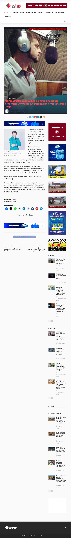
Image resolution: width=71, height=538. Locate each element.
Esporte (40, 12)
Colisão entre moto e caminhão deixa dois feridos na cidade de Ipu (61, 449)
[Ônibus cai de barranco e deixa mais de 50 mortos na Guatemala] (51, 350)
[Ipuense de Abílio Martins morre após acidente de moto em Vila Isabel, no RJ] (51, 260)
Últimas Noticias (58, 12)
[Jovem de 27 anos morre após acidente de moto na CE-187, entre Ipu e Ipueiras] (51, 419)
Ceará (22, 12)
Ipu (11, 12)
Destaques (9, 98)
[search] (65, 21)
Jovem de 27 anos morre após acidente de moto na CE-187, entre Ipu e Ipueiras (61, 420)
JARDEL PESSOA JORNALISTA (16, 110)
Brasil (28, 12)
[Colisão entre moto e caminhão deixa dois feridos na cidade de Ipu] (51, 449)
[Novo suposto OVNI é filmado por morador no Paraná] (51, 275)
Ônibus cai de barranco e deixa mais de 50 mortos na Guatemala (60, 351)
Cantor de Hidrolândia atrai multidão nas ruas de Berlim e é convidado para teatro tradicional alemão (61, 384)
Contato (8, 17)
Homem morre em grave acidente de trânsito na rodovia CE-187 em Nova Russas (13, 249)
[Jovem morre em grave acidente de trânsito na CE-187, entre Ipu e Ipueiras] (51, 434)
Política (48, 12)
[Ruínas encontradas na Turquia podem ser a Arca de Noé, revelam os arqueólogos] (51, 365)
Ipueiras (15, 12)
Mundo (34, 12)
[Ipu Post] (11, 527)
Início (6, 12)
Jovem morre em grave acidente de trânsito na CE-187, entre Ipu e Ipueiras (61, 435)
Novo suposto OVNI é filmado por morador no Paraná (61, 276)
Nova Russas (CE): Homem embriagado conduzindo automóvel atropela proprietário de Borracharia (36, 249)
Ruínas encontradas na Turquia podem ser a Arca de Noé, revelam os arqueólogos (60, 367)
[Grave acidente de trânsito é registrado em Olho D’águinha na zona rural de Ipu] (51, 477)
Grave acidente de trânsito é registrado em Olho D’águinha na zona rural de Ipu (61, 478)
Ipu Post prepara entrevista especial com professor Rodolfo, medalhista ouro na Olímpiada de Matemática (60, 290)
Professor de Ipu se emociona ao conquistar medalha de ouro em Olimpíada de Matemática (60, 307)
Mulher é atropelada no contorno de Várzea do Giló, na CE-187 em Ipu (60, 463)
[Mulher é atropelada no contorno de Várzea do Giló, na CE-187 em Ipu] (51, 462)
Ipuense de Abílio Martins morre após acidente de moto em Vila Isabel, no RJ (60, 262)
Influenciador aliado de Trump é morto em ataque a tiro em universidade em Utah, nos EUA (61, 335)
